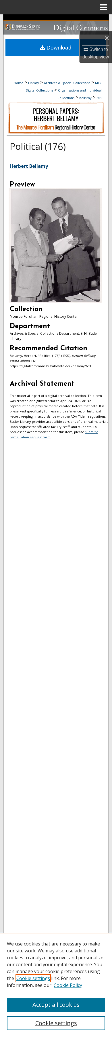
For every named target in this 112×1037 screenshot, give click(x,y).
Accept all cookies (56, 1005)
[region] (56, 985)
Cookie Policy (68, 985)
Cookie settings (33, 978)
